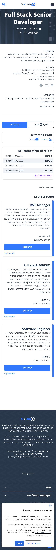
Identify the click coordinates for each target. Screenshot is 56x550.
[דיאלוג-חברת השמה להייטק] (28, 4)
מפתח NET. (33, 28)
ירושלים (44, 299)
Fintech (43, 106)
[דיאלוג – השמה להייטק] (28, 419)
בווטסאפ (44, 139)
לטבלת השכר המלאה (44, 175)
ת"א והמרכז (18, 28)
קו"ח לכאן (14, 124)
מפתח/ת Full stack (37, 265)
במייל (32, 139)
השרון (45, 356)
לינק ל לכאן (41, 124)
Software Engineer (36, 329)
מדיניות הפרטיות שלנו (43, 532)
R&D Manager (40, 205)
